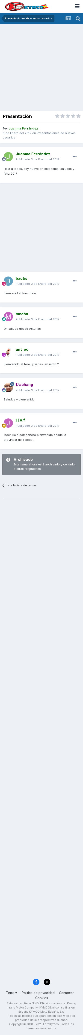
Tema (10, 993)
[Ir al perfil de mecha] (8, 316)
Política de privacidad (38, 993)
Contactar (66, 993)
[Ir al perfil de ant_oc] (8, 352)
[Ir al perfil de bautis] (8, 281)
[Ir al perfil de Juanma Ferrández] (8, 156)
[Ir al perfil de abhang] (8, 387)
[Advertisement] (41, 67)
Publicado (37, 159)
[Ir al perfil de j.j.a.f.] (8, 423)
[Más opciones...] (74, 156)
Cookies (41, 998)
